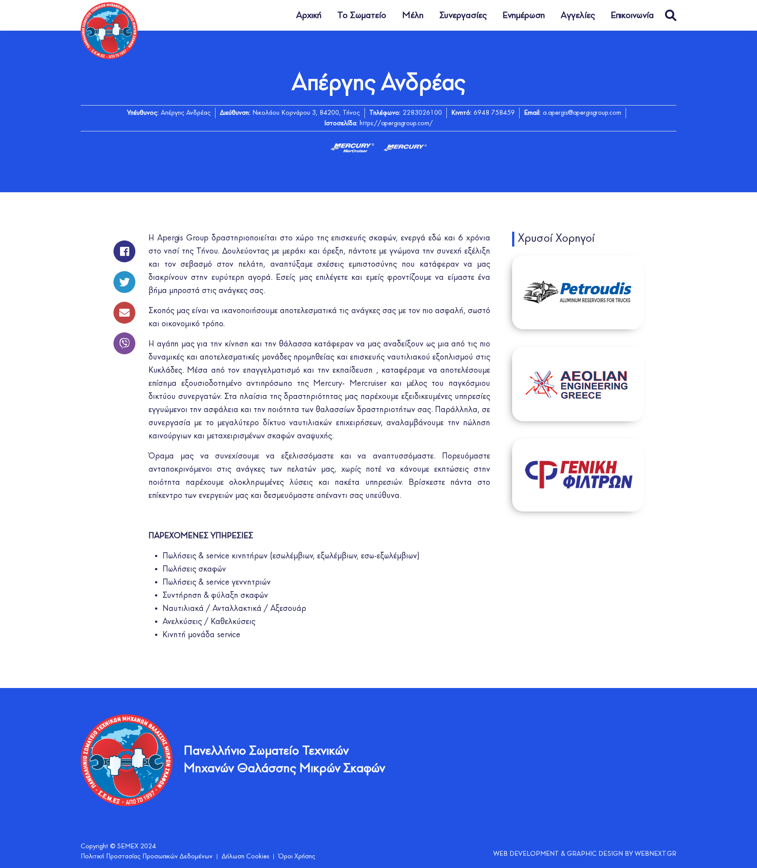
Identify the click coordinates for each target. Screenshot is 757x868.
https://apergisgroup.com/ (396, 123)
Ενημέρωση (523, 16)
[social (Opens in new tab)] (124, 247)
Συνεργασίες (463, 16)
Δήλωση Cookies (245, 856)
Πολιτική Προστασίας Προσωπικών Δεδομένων (146, 856)
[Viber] (124, 339)
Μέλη (413, 16)
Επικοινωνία (632, 16)
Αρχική (309, 16)
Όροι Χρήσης (296, 856)
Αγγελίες (578, 16)
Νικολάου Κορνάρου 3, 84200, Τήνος (306, 112)
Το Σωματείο (361, 16)
